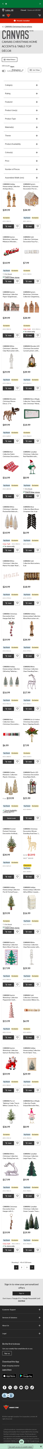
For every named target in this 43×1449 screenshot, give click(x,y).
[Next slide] (40, 4)
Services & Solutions (9, 1318)
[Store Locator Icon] (3, 10)
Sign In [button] (21, 1293)
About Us (5, 1325)
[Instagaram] (15, 1387)
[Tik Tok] (32, 1387)
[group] (11, 217)
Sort (12, 66)
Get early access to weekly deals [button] (20, 1447)
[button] (8, 226)
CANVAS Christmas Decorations (18, 26)
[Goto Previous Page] (11, 1267)
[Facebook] (4, 1387)
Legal (4, 1333)
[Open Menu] (3, 15)
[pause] (6, 4)
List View (36, 70)
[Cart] (39, 15)
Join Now (21, 1301)
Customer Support (9, 1310)
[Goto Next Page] (32, 1267)
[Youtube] (21, 1387)
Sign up (7, 1353)
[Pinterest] (26, 1387)
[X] (10, 1387)
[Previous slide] (3, 4)
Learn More (6, 1369)
